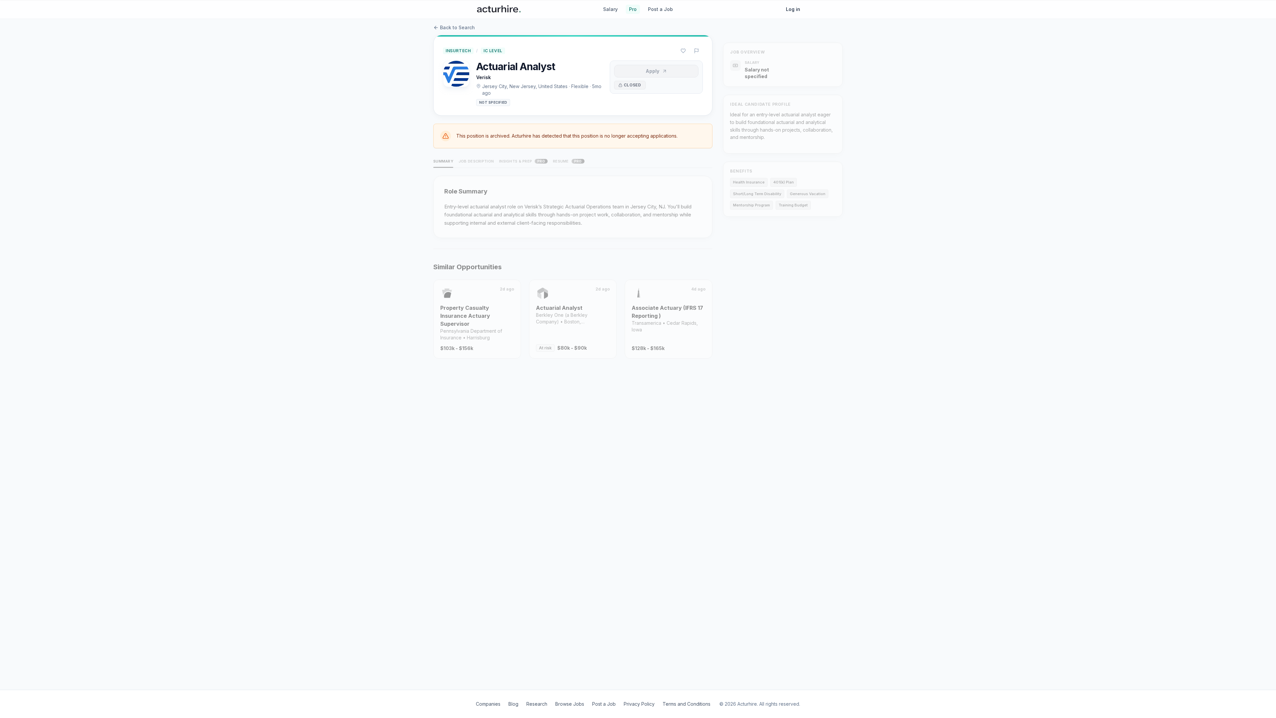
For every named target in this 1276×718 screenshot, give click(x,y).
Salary (610, 9)
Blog (513, 704)
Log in (793, 9)
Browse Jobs (569, 704)
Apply (652, 71)
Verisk (483, 77)
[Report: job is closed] (696, 51)
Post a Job (660, 9)
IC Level (492, 50)
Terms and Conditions (686, 704)
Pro (633, 9)
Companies (488, 704)
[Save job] (683, 51)
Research (536, 704)
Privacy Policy (639, 704)
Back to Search (457, 27)
